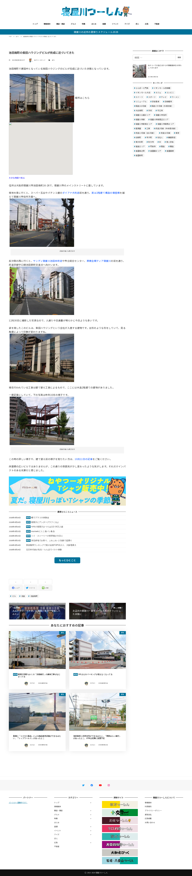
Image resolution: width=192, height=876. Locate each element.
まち (53, 60)
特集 (83, 24)
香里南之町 (140, 151)
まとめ (93, 24)
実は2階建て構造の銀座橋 (106, 192)
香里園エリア (155, 151)
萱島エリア (140, 146)
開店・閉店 (60, 24)
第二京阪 (170, 142)
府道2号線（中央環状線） (166, 128)
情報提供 (47, 24)
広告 (146, 24)
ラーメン (175, 97)
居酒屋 (138, 128)
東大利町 (139, 142)
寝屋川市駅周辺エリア (159, 119)
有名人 (160, 137)
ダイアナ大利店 (71, 192)
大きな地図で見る (17, 177)
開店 (172, 146)
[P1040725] (42, 357)
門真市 (153, 146)
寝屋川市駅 (140, 119)
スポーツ (152, 97)
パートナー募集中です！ (18, 802)
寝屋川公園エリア (143, 115)
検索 (179, 57)
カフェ (158, 92)
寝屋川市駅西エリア (166, 124)
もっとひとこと (67, 560)
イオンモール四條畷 (162, 88)
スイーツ (139, 97)
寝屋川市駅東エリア (144, 124)
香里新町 (139, 155)
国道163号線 (141, 106)
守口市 (160, 110)
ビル (14, 596)
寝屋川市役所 (161, 115)
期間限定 (172, 137)
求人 (137, 24)
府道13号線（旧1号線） (145, 133)
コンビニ (170, 92)
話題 (104, 24)
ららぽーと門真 (142, 88)
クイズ (127, 24)
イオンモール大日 (143, 92)
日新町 (138, 137)
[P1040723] (42, 290)
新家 (177, 133)
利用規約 (148, 806)
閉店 (163, 146)
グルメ (73, 24)
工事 (148, 128)
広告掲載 (148, 818)
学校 (150, 110)
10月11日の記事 (83, 459)
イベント (115, 24)
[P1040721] (42, 222)
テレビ (163, 97)
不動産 (156, 24)
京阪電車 (155, 101)
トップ (35, 24)
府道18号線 (165, 133)
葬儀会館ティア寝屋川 (99, 260)
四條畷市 (168, 101)
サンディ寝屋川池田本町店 (47, 260)
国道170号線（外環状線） (162, 106)
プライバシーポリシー (153, 810)
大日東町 (139, 110)
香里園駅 (170, 151)
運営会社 (148, 814)
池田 (23, 596)
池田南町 (34, 596)
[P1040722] (42, 97)
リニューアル (141, 101)
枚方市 (151, 142)
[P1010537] (42, 420)
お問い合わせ (150, 822)
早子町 (149, 137)
